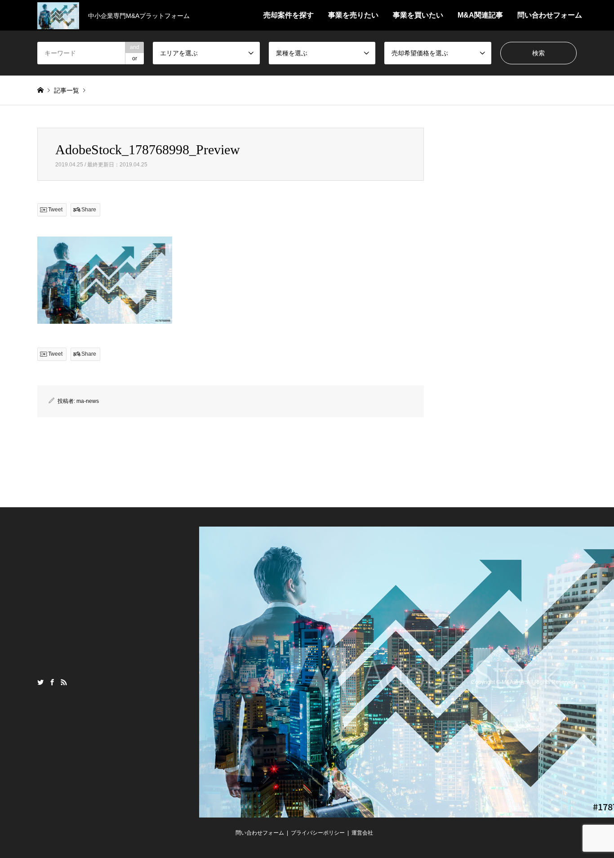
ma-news (87, 401)
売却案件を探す (288, 15)
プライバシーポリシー (318, 833)
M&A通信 (513, 682)
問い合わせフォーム (549, 15)
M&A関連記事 (480, 15)
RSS (64, 682)
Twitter (40, 682)
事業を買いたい (418, 15)
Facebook (52, 682)
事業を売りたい (353, 15)
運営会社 (362, 833)
